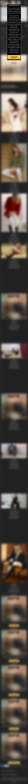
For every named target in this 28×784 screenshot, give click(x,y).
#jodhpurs (6, 36)
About (15, 766)
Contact (23, 766)
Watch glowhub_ (14, 728)
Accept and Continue (14, 57)
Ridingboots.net (6, 31)
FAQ (19, 766)
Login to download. (5, 49)
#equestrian (23, 36)
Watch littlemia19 (14, 661)
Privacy (3, 770)
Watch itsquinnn (14, 625)
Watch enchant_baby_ (14, 762)
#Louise (3, 38)
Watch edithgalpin (14, 695)
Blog (11, 766)
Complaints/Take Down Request (9, 774)
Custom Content (10, 770)
